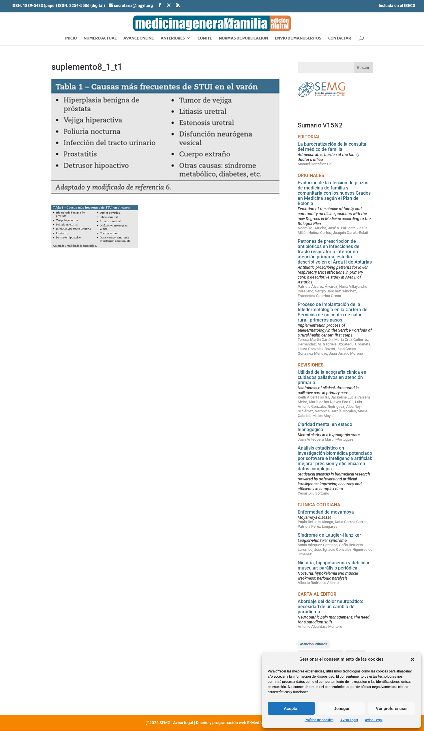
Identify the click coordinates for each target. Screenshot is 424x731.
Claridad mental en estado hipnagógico (325, 427)
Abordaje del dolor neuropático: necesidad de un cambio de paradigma (330, 607)
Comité (205, 38)
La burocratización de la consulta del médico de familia (332, 146)
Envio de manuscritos (298, 38)
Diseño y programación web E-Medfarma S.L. (237, 722)
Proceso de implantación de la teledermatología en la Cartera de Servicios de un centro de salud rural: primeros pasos (332, 312)
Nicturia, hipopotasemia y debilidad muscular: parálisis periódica (334, 565)
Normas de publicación (243, 38)
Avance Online (138, 38)
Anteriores (173, 38)
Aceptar (291, 708)
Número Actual (100, 38)
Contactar (339, 38)
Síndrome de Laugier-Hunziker (329, 535)
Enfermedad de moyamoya (326, 512)
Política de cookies (319, 720)
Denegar (341, 708)
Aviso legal (183, 722)
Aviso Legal (349, 720)
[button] (412, 659)
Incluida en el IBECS (397, 5)
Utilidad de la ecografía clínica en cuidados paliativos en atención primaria (332, 377)
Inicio (71, 38)
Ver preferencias (392, 708)
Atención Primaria (313, 644)
